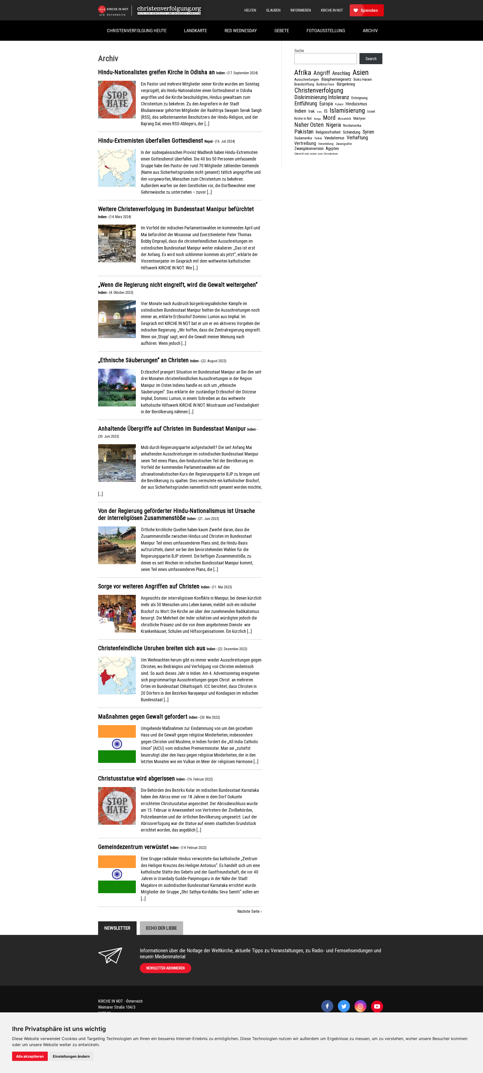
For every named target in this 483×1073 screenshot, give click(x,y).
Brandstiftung (304, 84)
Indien (300, 111)
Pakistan (303, 131)
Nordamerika (352, 125)
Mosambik (344, 118)
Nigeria (333, 125)
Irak (311, 111)
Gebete (281, 30)
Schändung (351, 132)
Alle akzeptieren (30, 1056)
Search (371, 58)
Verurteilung (326, 144)
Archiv (370, 30)
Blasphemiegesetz (336, 79)
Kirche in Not (303, 118)
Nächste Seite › (249, 911)
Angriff (321, 72)
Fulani (339, 104)
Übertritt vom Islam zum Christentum (316, 153)
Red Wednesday (241, 30)
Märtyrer (359, 118)
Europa (326, 104)
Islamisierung (347, 110)
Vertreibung (305, 143)
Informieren (301, 10)
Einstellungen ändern (71, 1056)
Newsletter (117, 928)
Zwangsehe (344, 144)
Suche (299, 50)
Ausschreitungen (306, 79)
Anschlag (341, 73)
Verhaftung (357, 138)
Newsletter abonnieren (165, 968)
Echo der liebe (161, 928)
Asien (360, 72)
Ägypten (332, 148)
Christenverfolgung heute (137, 30)
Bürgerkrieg (346, 84)
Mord (329, 117)
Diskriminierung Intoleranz (321, 97)
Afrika (302, 72)
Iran (319, 111)
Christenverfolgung (318, 90)
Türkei (318, 138)
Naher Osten (309, 124)
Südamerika (303, 138)
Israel (371, 111)
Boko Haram (363, 79)
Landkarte (195, 30)
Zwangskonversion (309, 148)
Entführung (305, 103)
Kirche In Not (332, 10)
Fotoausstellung (326, 30)
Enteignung (359, 98)
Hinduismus (356, 103)
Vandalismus (334, 137)
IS (326, 111)
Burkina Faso (325, 84)
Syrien (368, 132)
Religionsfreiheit (328, 132)
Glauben (273, 10)
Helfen (250, 10)
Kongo (317, 118)
